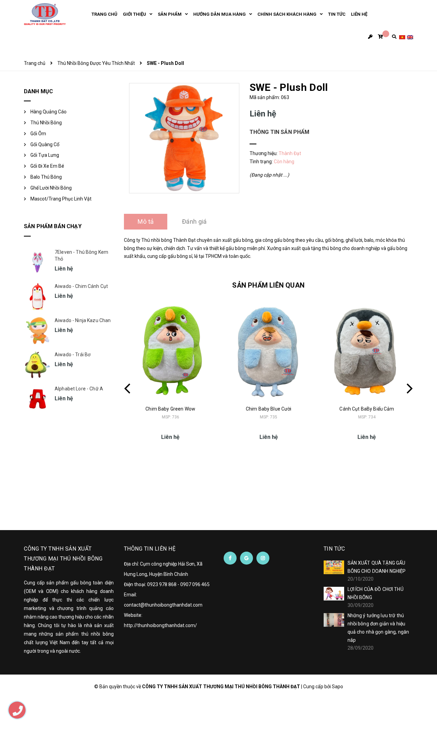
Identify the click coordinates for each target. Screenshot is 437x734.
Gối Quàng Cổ (44, 144)
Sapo (337, 686)
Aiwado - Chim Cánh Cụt (81, 286)
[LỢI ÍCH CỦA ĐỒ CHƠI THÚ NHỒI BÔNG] (334, 593)
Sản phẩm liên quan (268, 285)
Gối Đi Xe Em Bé (47, 166)
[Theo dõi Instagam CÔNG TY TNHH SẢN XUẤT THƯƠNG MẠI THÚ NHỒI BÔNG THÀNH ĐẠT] (262, 558)
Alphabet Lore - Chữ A (79, 388)
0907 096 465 (195, 584)
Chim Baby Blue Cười (269, 409)
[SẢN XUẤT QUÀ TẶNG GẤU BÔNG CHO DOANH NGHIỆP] (334, 567)
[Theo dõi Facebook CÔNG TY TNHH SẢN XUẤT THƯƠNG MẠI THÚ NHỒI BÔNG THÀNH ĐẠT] (230, 558)
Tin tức (334, 548)
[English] (410, 37)
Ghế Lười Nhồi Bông (51, 188)
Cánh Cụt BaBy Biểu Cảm (366, 409)
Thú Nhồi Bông (46, 122)
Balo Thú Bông (46, 177)
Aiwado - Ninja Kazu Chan (83, 320)
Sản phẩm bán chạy (53, 226)
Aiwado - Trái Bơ (72, 354)
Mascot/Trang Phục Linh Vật (60, 199)
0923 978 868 (162, 584)
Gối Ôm (38, 133)
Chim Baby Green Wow (170, 409)
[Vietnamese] (402, 37)
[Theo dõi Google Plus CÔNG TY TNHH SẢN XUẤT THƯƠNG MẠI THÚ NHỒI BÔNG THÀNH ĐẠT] (246, 558)
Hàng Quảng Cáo (48, 111)
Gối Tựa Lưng (44, 155)
